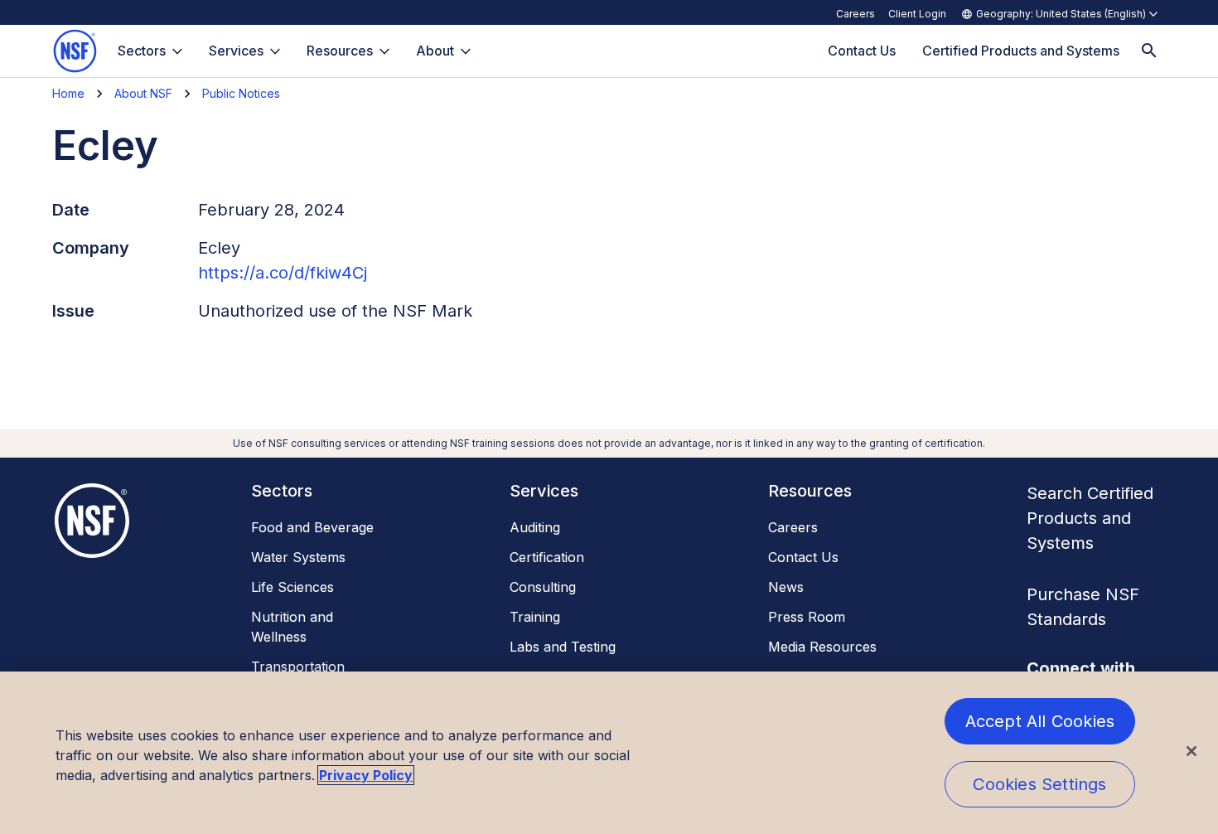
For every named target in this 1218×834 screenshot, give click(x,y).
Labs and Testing (563, 646)
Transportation (298, 666)
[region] (609, 753)
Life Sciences (292, 587)
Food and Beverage (312, 527)
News (786, 587)
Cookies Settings (1039, 784)
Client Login (917, 13)
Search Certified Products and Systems (1090, 518)
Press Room (806, 617)
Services (236, 50)
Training (535, 617)
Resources (340, 50)
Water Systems (298, 557)
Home (68, 93)
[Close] (1191, 751)
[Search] (1149, 51)
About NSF (143, 93)
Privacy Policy (366, 775)
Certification (547, 557)
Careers (855, 13)
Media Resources (822, 646)
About (435, 50)
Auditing (535, 527)
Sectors (142, 50)
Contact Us (803, 557)
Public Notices (241, 93)
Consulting (543, 587)
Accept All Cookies (1040, 721)
